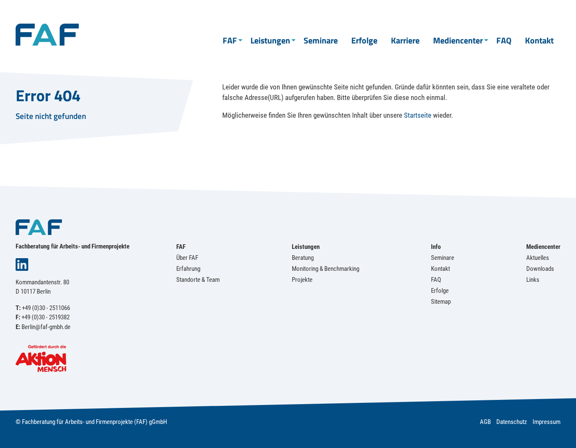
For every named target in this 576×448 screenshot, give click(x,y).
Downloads (540, 269)
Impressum (546, 422)
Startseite (417, 115)
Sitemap (441, 301)
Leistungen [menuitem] (270, 40)
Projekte (302, 279)
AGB (485, 422)
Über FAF (187, 258)
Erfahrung (188, 269)
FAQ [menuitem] (503, 40)
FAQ (436, 279)
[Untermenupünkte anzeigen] (240, 40)
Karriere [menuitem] (405, 40)
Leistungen (306, 247)
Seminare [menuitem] (321, 40)
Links (532, 279)
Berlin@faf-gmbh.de (46, 327)
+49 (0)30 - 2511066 (46, 308)
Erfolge (440, 290)
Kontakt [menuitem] (539, 40)
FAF (181, 247)
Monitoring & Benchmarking (325, 269)
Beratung (303, 258)
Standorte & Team (198, 279)
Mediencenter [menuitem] (458, 40)
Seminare (442, 258)
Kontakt (440, 269)
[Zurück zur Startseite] (47, 34)
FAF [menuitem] (230, 40)
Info (436, 247)
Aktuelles (537, 258)
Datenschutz (511, 422)
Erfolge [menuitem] (364, 40)
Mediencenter (543, 247)
